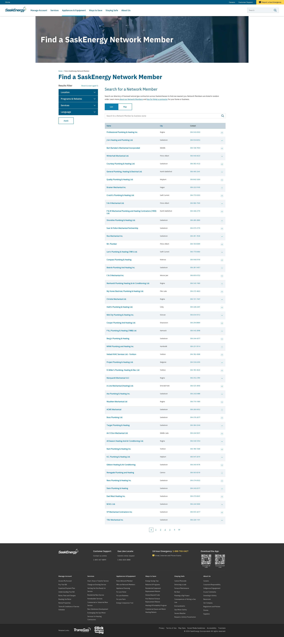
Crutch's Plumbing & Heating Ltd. (120, 195)
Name (109, 126)
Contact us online (100, 556)
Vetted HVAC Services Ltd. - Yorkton (121, 354)
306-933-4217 (195, 512)
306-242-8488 (195, 394)
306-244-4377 (195, 338)
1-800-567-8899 (99, 560)
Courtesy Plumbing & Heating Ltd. (121, 163)
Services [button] (65, 105)
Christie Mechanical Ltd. (116, 299)
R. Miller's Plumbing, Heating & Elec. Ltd (123, 370)
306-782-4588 (195, 354)
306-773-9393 (195, 195)
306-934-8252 (195, 140)
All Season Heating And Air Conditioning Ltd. (125, 441)
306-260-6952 (195, 409)
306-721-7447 (195, 299)
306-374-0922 (195, 480)
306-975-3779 (195, 228)
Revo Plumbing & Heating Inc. (119, 480)
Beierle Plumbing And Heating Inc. (121, 267)
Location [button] (65, 92)
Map (125, 107)
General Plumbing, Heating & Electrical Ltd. (124, 171)
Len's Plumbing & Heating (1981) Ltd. (122, 252)
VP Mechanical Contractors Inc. (119, 512)
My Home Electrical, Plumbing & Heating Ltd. (125, 291)
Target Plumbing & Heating (118, 425)
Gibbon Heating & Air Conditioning (121, 464)
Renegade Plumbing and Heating (120, 472)
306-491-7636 (195, 236)
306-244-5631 (195, 433)
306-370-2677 (195, 417)
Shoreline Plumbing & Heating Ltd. (121, 220)
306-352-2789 (195, 378)
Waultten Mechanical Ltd (117, 401)
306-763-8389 (195, 244)
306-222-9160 (195, 187)
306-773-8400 (195, 252)
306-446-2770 (195, 211)
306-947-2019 (195, 457)
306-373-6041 (195, 496)
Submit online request (126, 556)
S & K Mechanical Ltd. (115, 203)
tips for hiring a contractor (157, 99)
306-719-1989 (195, 401)
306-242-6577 (195, 488)
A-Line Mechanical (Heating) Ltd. (120, 386)
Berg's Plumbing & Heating (118, 338)
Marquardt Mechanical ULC (118, 378)
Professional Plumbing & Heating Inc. (122, 132)
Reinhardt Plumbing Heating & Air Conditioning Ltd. (128, 283)
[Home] (15, 9)
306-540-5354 (195, 441)
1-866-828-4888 (123, 560)
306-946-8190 (195, 260)
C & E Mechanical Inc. (115, 275)
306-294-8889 (195, 323)
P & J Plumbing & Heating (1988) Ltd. (122, 330)
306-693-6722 (195, 275)
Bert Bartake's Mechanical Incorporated (123, 148)
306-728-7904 (195, 148)
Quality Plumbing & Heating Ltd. (120, 179)
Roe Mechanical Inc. (115, 236)
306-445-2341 (195, 171)
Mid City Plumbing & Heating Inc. (120, 315)
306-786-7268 (195, 449)
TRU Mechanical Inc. (115, 520)
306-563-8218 (195, 472)
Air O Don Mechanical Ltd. (117, 433)
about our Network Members (131, 99)
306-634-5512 (195, 315)
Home (7, 2)
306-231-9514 (195, 346)
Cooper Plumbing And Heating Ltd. (121, 322)
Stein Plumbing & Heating (117, 488)
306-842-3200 (195, 179)
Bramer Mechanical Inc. (116, 187)
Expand (222, 132)
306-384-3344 (195, 425)
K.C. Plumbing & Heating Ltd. (118, 457)
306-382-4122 (195, 164)
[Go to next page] (174, 530)
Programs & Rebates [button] (71, 98)
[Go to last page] (179, 530)
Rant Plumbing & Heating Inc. (119, 449)
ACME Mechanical (114, 409)
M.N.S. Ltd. (111, 504)
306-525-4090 (195, 386)
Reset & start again (88, 86)
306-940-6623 (195, 156)
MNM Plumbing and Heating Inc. (120, 346)
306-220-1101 (195, 520)
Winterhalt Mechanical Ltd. (118, 156)
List (111, 107)
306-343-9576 (195, 465)
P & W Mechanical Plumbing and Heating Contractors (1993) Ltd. (131, 212)
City (161, 126)
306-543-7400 (195, 283)
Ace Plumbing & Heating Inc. (118, 393)
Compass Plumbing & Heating (119, 259)
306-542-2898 (195, 330)
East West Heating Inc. (116, 496)
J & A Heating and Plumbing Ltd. (120, 140)
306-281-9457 (195, 267)
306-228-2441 (195, 307)
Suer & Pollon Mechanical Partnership (122, 228)
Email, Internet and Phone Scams (168, 555)
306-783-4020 (195, 370)
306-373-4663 (195, 291)
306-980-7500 (195, 203)
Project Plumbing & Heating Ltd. (120, 362)
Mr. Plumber (112, 244)
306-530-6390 (195, 362)
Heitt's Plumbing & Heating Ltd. (120, 307)
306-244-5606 (195, 504)
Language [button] (66, 111)
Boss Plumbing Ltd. (115, 417)
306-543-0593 (195, 132)
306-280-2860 (195, 220)
